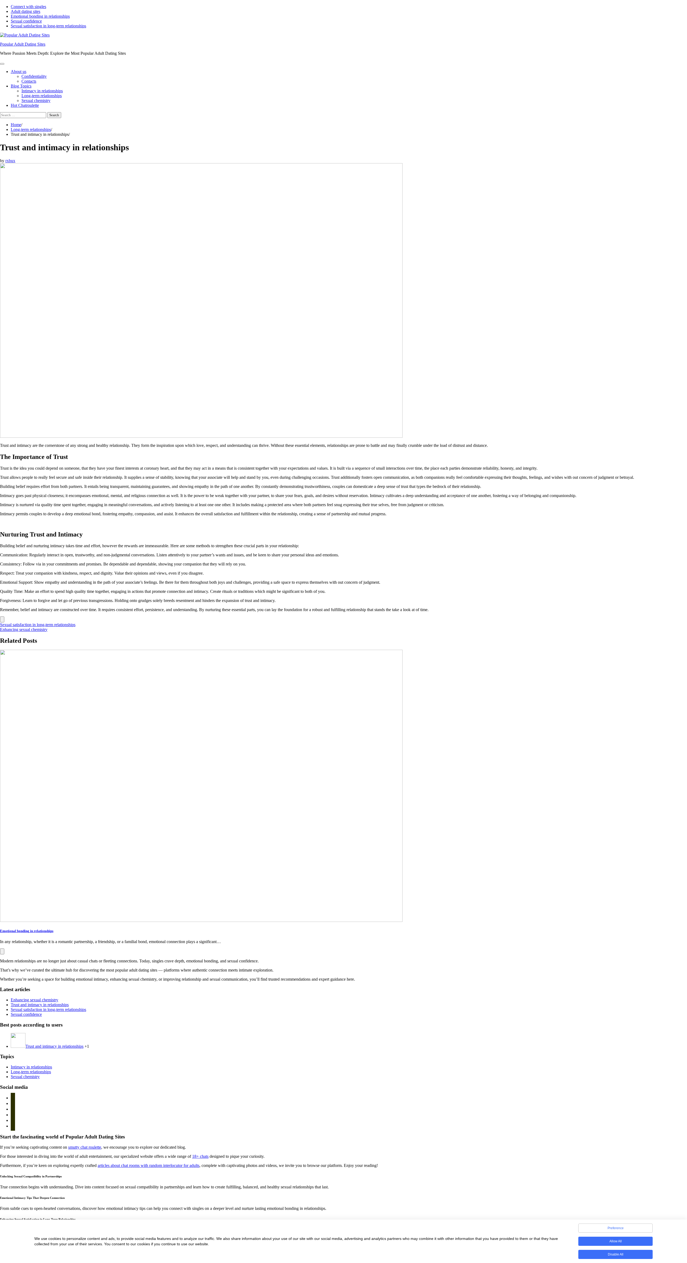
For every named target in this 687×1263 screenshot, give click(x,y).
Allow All (615, 1241)
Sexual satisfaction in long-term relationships (48, 26)
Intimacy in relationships (42, 91)
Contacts (28, 81)
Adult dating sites (25, 11)
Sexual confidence (26, 21)
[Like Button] (2, 619)
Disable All (615, 1254)
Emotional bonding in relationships (40, 16)
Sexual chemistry (35, 100)
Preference (616, 1228)
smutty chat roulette (84, 1147)
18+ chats (200, 1156)
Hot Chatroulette (25, 105)
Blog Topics (21, 86)
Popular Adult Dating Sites (22, 44)
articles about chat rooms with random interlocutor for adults (148, 1165)
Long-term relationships (41, 95)
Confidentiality (34, 76)
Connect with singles (28, 6)
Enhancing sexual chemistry (34, 1000)
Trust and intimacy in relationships (40, 1004)
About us (18, 71)
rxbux (10, 160)
